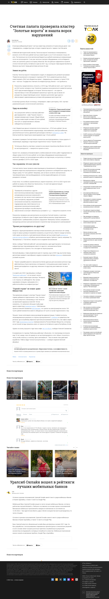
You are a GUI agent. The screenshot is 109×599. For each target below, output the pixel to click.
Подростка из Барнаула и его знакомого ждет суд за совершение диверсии (91, 252)
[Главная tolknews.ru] (14, 2)
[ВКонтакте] (72, 41)
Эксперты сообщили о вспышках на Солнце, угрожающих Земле (92, 296)
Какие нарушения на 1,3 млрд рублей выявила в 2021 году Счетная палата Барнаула (59, 193)
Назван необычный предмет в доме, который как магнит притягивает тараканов (91, 60)
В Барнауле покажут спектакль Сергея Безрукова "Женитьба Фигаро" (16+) (91, 272)
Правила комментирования (92, 594)
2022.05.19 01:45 (28, 439)
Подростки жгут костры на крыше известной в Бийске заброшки (92, 159)
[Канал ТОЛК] (38, 361)
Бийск (14, 356)
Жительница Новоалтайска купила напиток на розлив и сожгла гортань (91, 321)
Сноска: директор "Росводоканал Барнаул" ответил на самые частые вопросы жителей (92, 142)
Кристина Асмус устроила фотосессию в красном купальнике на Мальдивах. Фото (41, 470)
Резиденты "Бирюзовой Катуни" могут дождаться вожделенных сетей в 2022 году (60, 111)
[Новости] (29, 361)
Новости (26, 2)
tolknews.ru (88, 563)
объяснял (59, 255)
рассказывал (36, 308)
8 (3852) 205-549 (87, 585)
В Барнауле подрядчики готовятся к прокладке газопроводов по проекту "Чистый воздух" (92, 285)
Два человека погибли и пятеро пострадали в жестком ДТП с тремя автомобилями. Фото (91, 308)
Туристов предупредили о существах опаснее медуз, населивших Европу (17, 471)
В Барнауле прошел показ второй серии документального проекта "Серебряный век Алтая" (92, 164)
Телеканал (35, 2)
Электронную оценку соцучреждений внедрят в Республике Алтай (90, 227)
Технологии (14, 493)
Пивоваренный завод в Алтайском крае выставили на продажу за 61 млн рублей (92, 110)
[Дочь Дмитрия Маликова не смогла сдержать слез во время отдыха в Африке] (66, 463)
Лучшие (25, 414)
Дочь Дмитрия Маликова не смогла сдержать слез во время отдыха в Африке (66, 471)
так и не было (46, 328)
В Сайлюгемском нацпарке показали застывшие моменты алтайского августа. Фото (91, 327)
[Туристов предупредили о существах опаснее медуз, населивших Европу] (18, 463)
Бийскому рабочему (19, 275)
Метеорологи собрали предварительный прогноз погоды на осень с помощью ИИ (92, 182)
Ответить (23, 422)
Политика (56, 2)
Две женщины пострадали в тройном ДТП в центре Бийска (91, 217)
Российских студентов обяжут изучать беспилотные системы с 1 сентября (92, 211)
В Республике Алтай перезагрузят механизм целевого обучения (92, 206)
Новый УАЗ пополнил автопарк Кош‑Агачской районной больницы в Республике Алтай (91, 171)
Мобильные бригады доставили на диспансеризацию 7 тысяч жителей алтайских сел (92, 315)
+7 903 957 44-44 (88, 579)
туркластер (32, 356)
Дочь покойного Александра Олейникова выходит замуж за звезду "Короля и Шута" (91, 66)
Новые (18, 414)
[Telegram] (69, 41)
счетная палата (22, 356)
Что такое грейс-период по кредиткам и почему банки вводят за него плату (92, 266)
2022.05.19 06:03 (32, 419)
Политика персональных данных (93, 591)
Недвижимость (77, 2)
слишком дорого (30, 306)
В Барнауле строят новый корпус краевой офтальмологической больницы (92, 148)
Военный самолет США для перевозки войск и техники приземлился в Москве (90, 258)
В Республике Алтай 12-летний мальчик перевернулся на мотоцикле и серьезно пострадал (92, 291)
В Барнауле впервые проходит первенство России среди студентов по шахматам (91, 129)
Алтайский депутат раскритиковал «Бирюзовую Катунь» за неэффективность (40, 349)
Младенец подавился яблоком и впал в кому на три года (92, 221)
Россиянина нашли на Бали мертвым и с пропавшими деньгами (90, 123)
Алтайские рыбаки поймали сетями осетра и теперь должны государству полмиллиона (92, 246)
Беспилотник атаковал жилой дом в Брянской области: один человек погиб (92, 240)
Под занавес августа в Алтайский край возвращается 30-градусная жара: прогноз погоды (92, 334)
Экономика (66, 2)
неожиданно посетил (27, 322)
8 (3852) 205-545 (87, 583)
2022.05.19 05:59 (27, 426)
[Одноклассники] (76, 41)
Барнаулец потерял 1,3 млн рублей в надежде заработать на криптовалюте (92, 302)
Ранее (30, 414)
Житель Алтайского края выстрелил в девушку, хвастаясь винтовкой (92, 233)
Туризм (13, 41)
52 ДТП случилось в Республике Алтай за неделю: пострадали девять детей (92, 135)
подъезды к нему (58, 133)
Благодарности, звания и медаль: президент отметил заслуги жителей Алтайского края (92, 200)
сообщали (54, 317)
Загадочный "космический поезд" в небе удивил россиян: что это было (92, 188)
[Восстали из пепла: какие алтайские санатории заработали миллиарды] (60, 279)
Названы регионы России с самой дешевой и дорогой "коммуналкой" (92, 176)
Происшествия (46, 2)
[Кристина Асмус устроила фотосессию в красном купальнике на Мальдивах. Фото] (42, 463)
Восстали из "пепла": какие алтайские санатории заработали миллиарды (58, 290)
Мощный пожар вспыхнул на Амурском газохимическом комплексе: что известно (91, 279)
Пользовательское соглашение (92, 593)
